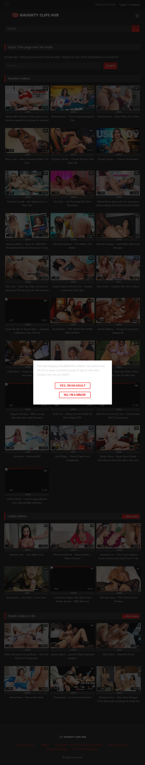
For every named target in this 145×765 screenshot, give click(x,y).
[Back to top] (134, 754)
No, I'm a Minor (75, 394)
